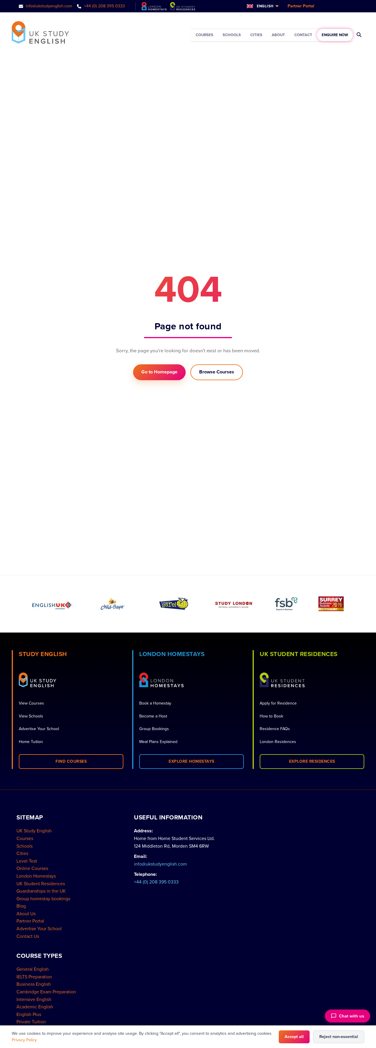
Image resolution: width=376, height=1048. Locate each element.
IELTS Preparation (34, 977)
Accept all (294, 1036)
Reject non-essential (338, 1036)
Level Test (26, 861)
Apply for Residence (278, 703)
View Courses (31, 703)
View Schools (31, 716)
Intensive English (33, 999)
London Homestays (36, 876)
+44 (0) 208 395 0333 (104, 6)
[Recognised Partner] (173, 604)
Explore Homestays (191, 761)
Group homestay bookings (43, 899)
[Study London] (234, 604)
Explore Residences (312, 761)
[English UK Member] (52, 604)
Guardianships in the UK (41, 891)
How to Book (271, 716)
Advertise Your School (39, 728)
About (278, 35)
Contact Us (27, 936)
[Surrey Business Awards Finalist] (331, 603)
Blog (21, 906)
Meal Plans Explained (158, 741)
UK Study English (34, 831)
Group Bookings (154, 728)
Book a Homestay (155, 703)
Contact (303, 35)
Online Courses (32, 868)
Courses (204, 35)
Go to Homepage (159, 372)
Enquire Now (335, 35)
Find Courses (71, 761)
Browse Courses (216, 372)
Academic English (34, 1007)
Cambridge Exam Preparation (46, 992)
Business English (33, 984)
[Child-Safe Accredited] (112, 604)
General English (32, 969)
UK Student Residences (40, 884)
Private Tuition (31, 1022)
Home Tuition (31, 741)
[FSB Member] (286, 604)
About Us (26, 914)
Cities (256, 35)
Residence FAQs (275, 728)
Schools (232, 35)
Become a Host (153, 716)
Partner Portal (301, 6)
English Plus (28, 1014)
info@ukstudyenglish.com (48, 6)
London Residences (278, 741)
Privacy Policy (24, 1039)
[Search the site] (359, 35)
